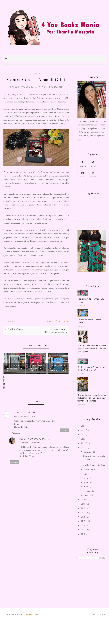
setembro (88, 469)
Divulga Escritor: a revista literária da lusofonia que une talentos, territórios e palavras (92, 398)
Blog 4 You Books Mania (34, 439)
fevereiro (88, 490)
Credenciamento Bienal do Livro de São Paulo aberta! (91, 368)
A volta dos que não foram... (95, 465)
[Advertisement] (92, 585)
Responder (64, 430)
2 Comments (9, 321)
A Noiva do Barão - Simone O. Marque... (58, 368)
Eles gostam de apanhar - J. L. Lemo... (36, 368)
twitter (93, 166)
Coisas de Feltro (24, 412)
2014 (83, 525)
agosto (86, 473)
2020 (83, 499)
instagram (82, 177)
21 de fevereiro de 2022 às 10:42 (29, 443)
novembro (88, 451)
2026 (83, 425)
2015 (83, 521)
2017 (83, 512)
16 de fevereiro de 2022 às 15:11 (24, 416)
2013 (83, 529)
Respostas (16, 432)
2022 (83, 443)
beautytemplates (29, 614)
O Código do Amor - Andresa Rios (14, 368)
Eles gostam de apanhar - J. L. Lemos (90, 300)
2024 (83, 434)
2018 (83, 508)
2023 (83, 439)
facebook (82, 166)
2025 (83, 430)
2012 (83, 534)
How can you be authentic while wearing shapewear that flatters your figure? (91, 348)
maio (86, 486)
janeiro (87, 495)
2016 (83, 516)
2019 (83, 504)
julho (86, 478)
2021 (83, 447)
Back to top (98, 614)
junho (86, 482)
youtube (93, 177)
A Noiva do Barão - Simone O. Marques (90, 321)
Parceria (36, 74)
